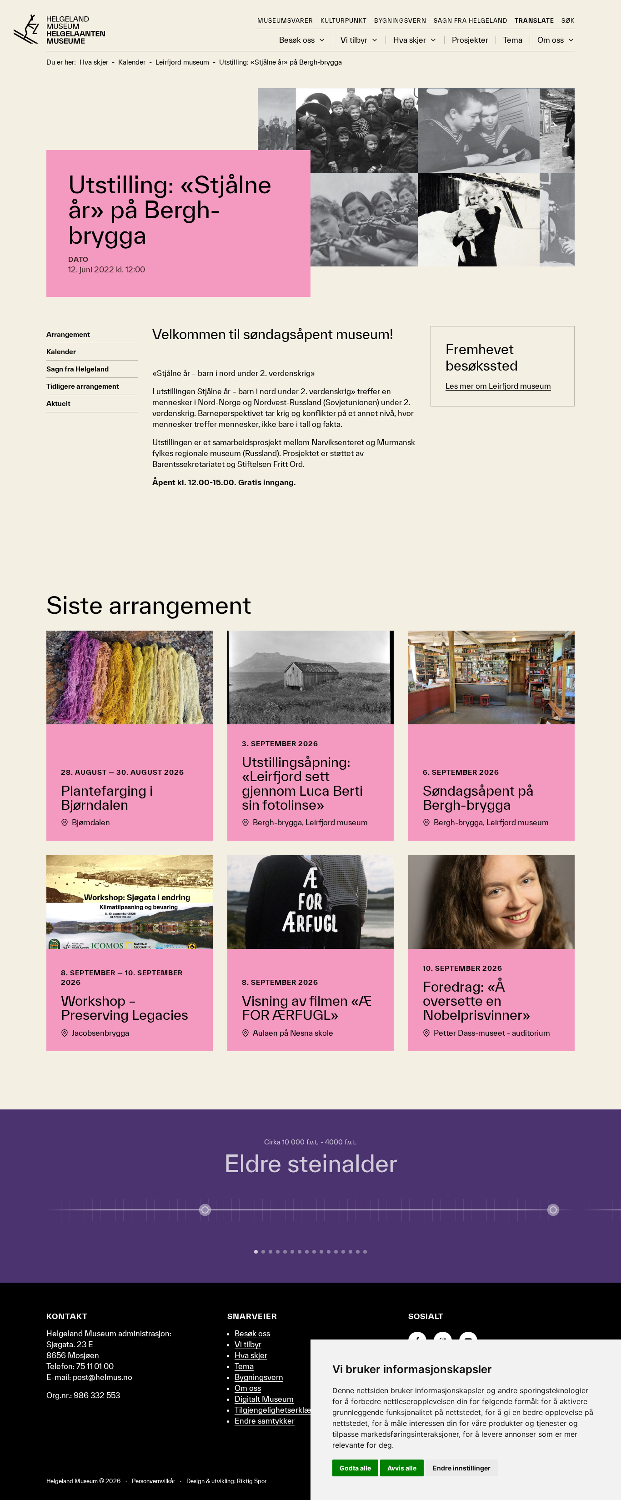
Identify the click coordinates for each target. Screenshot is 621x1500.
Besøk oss (297, 40)
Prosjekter (470, 40)
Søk (568, 20)
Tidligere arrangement (82, 386)
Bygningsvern (400, 20)
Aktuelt (58, 403)
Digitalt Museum (264, 1399)
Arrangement (68, 334)
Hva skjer (409, 40)
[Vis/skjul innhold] (553, 1210)
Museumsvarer (285, 20)
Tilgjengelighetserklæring (280, 1409)
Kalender (61, 352)
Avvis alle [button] (401, 1468)
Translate (534, 20)
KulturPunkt (344, 20)
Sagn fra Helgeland (470, 20)
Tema (512, 40)
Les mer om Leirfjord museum (498, 385)
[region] (310, 1196)
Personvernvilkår (153, 1481)
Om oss (550, 40)
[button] (322, 40)
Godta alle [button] (355, 1468)
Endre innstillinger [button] (462, 1468)
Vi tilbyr (354, 40)
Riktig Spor (251, 1481)
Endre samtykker (265, 1420)
